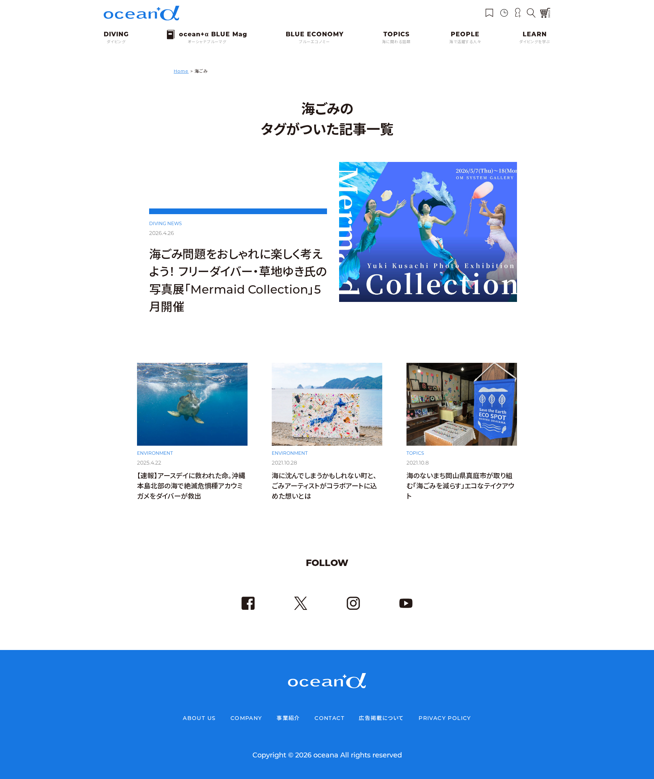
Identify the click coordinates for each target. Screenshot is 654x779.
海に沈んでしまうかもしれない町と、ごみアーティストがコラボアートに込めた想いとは (324, 486)
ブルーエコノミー (314, 41)
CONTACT (329, 718)
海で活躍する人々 (465, 41)
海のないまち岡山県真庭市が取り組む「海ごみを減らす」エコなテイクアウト (460, 486)
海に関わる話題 (396, 41)
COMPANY (246, 718)
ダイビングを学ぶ (534, 41)
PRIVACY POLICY (445, 718)
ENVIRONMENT (155, 453)
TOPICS (415, 453)
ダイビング (116, 41)
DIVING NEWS (165, 223)
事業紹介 (288, 718)
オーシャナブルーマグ (207, 41)
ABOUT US (199, 718)
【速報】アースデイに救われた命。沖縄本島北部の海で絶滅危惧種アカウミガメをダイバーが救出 (191, 486)
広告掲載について (381, 718)
